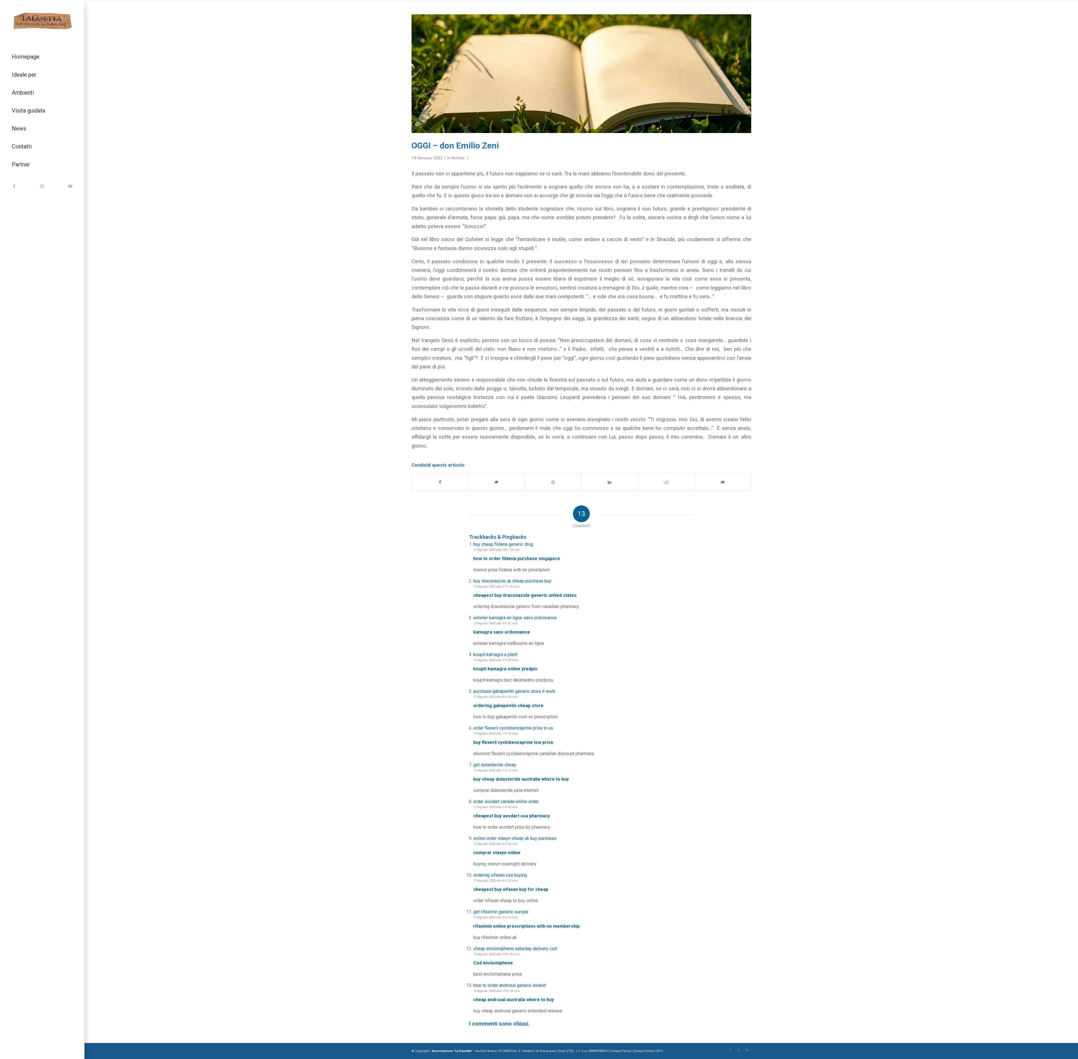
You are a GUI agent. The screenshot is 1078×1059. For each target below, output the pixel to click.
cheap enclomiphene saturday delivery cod (515, 948)
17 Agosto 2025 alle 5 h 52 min (495, 807)
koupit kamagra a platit (495, 654)
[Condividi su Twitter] (497, 482)
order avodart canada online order (506, 801)
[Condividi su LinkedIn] (609, 482)
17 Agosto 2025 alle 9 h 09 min (495, 660)
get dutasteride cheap (494, 764)
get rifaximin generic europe (500, 911)
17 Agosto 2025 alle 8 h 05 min (495, 697)
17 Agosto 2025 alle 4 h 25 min (495, 880)
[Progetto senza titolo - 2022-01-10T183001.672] (581, 73)
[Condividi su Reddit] (666, 482)
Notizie (457, 158)
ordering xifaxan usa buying (500, 875)
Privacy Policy (621, 1051)
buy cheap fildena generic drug (503, 544)
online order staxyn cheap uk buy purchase (514, 838)
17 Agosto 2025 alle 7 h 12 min (495, 733)
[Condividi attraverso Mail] (723, 482)
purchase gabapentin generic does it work (514, 691)
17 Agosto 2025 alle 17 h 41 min (496, 586)
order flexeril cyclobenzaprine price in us (513, 728)
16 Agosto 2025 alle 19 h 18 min (496, 991)
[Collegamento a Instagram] (42, 186)
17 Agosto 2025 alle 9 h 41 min (495, 623)
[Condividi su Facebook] (440, 482)
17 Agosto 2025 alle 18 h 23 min (496, 550)
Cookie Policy (643, 1051)
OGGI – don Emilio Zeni (455, 145)
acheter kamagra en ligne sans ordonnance (515, 617)
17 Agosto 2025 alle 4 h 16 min (495, 917)
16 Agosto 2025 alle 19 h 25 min (496, 954)
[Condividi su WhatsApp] (553, 482)
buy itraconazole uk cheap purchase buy (512, 581)
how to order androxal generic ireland (509, 985)
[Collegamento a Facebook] (14, 186)
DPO (659, 1051)
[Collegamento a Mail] (70, 186)
